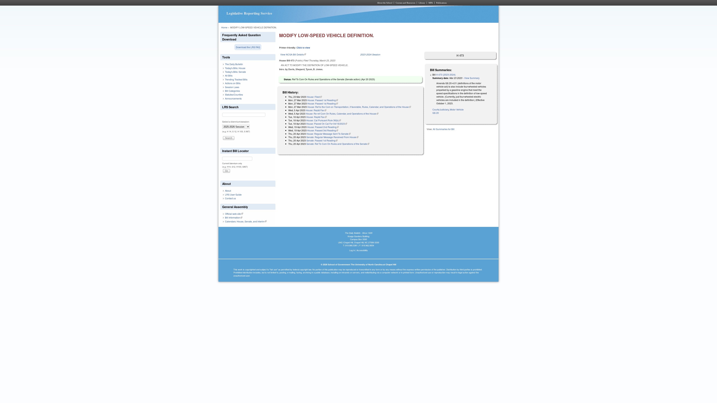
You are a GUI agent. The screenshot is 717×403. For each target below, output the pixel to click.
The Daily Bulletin (234, 64)
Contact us (230, 198)
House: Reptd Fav (316, 110)
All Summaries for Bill (443, 129)
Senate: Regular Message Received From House (332, 137)
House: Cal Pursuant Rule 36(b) (323, 120)
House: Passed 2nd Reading (323, 127)
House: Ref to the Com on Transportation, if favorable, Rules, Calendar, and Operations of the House (359, 106)
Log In (352, 250)
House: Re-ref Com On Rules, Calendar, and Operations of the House (342, 113)
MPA (431, 3)
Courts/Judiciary (440, 109)
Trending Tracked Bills (236, 79)
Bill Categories (232, 90)
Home (224, 27)
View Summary (471, 77)
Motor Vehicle (457, 109)
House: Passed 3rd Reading (322, 130)
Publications (441, 3)
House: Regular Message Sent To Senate (328, 133)
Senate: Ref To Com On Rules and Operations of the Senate (337, 143)
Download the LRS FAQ (248, 47)
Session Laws (232, 87)
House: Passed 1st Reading (322, 100)
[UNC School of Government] (309, 3)
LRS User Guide (233, 194)
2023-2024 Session (370, 54)
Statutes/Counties (234, 94)
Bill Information (233, 217)
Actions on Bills (232, 83)
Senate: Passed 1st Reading (322, 140)
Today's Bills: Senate (235, 71)
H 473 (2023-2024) (446, 74)
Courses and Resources (405, 3)
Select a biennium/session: (235, 121)
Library (422, 3)
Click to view (303, 47)
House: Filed (314, 96)
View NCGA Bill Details (293, 54)
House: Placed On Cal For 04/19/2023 (326, 123)
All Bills (228, 75)
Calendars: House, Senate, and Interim (246, 221)
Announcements (233, 98)
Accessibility (362, 250)
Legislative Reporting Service (249, 13)
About (228, 190)
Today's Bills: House (235, 68)
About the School (384, 3)
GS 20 (435, 112)
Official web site (234, 213)
